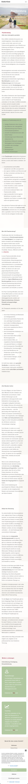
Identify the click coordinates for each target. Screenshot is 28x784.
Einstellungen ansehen (14, 778)
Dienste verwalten (13, 765)
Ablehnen (14, 774)
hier (14, 693)
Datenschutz (11, 781)
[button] (26, 750)
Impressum (17, 781)
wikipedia (5, 252)
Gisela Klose (5, 2)
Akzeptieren (14, 770)
